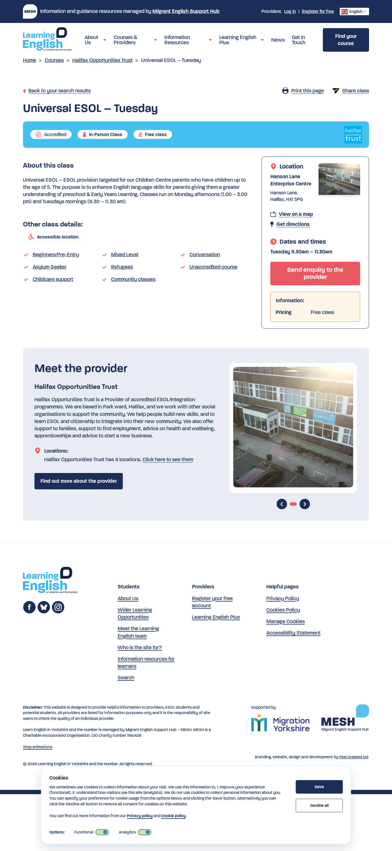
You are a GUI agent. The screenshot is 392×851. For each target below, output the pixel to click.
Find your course (346, 39)
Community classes (133, 279)
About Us (128, 598)
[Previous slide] (282, 504)
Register (318, 11)
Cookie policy (173, 815)
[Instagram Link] (58, 612)
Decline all (319, 805)
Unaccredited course (213, 267)
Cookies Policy (283, 610)
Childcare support (53, 279)
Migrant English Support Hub (186, 11)
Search (126, 677)
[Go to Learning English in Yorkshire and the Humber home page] (50, 581)
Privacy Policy (282, 598)
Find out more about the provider (78, 481)
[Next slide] (305, 504)
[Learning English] (47, 40)
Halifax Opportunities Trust (102, 60)
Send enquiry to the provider (315, 273)
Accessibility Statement (293, 633)
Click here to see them (168, 459)
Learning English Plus (216, 617)
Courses (54, 60)
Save (319, 786)
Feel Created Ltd (353, 757)
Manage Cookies (285, 621)
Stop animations (37, 747)
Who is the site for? (140, 647)
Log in (290, 11)
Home (29, 60)
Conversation (204, 254)
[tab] (293, 504)
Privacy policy (140, 815)
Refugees (122, 267)
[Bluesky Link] (43, 612)
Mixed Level (124, 254)
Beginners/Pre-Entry (56, 254)
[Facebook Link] (29, 612)
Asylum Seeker (50, 267)
